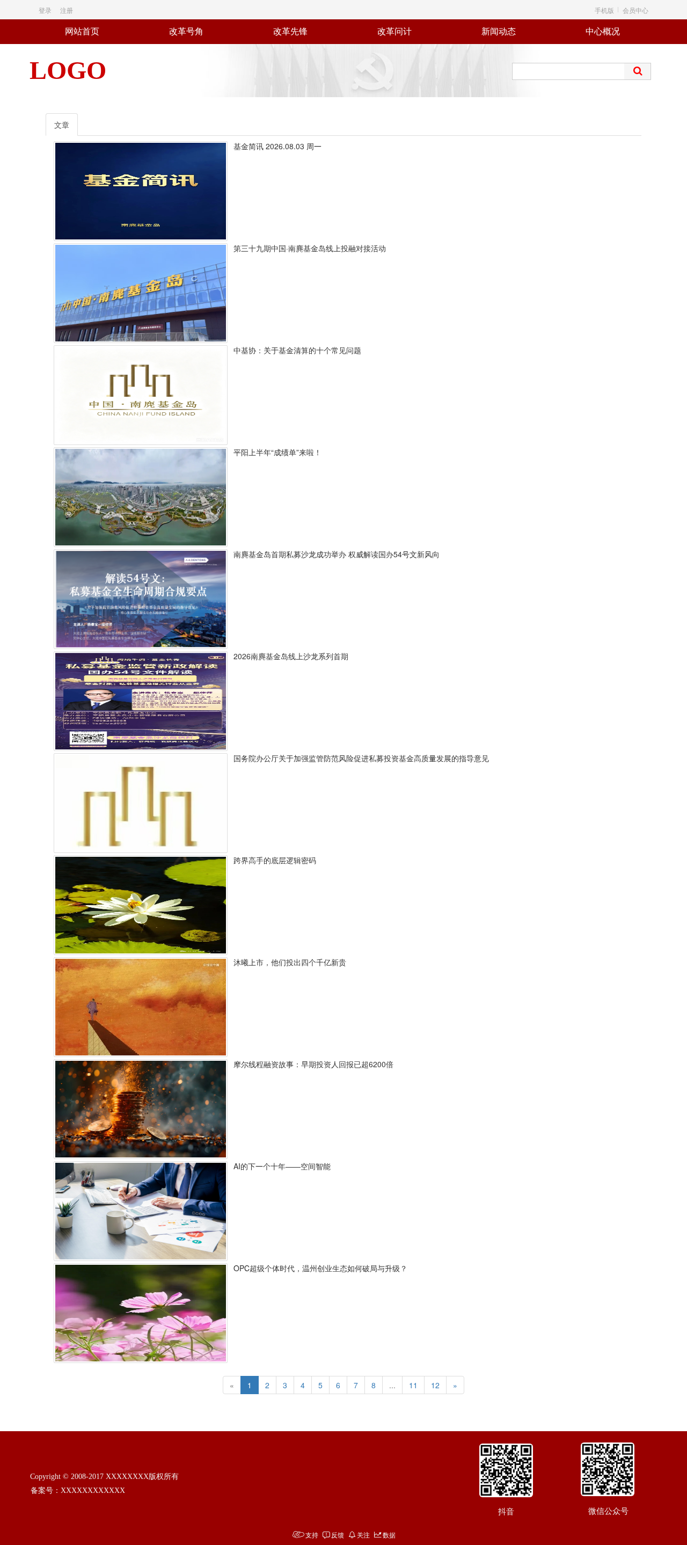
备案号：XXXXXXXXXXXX (78, 1490)
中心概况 (603, 31)
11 (413, 1385)
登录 (45, 9)
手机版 (604, 9)
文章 (61, 124)
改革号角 (186, 31)
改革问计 (394, 31)
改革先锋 (290, 31)
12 (435, 1385)
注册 (66, 9)
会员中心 (635, 9)
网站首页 (82, 31)
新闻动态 (498, 31)
